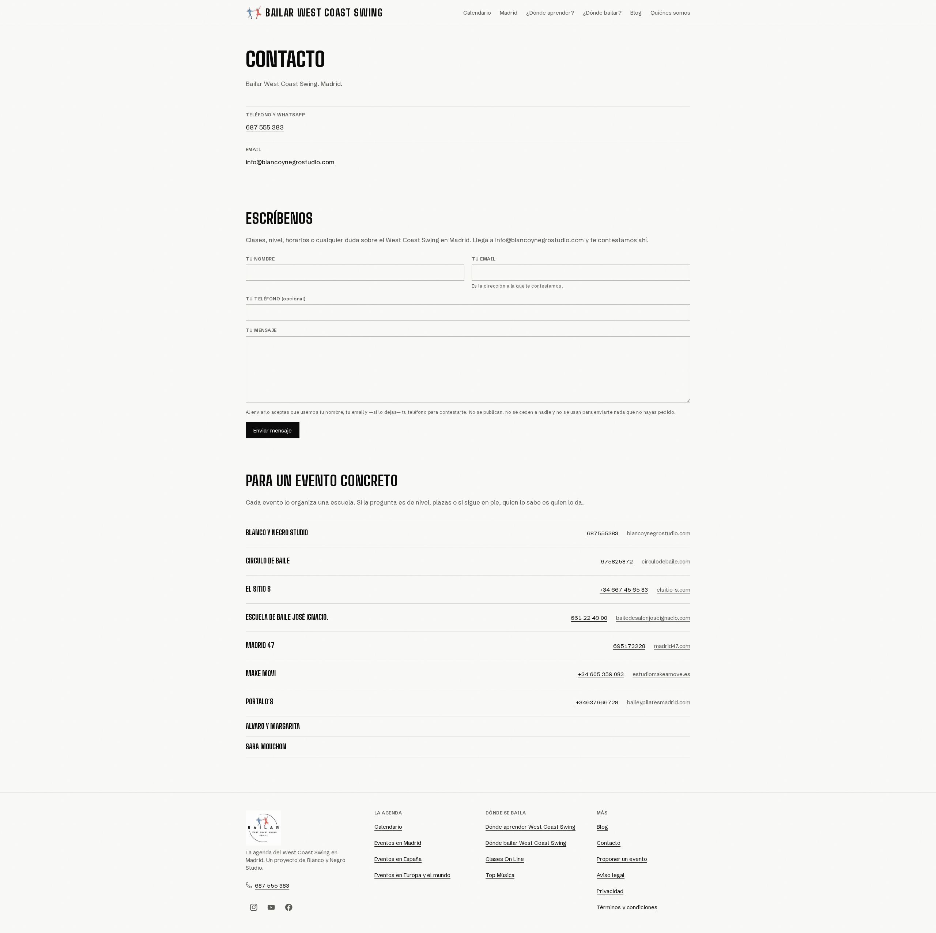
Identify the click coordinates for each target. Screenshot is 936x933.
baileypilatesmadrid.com (658, 702)
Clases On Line (505, 858)
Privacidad (610, 891)
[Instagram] (254, 907)
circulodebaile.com (666, 561)
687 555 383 (265, 127)
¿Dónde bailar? (602, 12)
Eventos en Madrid (397, 842)
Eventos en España (398, 858)
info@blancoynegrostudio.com (290, 162)
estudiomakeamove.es (661, 674)
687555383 (602, 533)
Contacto (608, 842)
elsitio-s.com (673, 589)
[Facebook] (289, 907)
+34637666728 (597, 702)
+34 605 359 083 (601, 674)
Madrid (508, 12)
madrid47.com (672, 645)
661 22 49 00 (589, 617)
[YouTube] (271, 907)
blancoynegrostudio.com (658, 533)
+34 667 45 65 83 (624, 589)
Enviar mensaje (272, 430)
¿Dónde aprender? (550, 12)
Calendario (477, 12)
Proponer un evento (622, 858)
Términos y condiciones (627, 907)
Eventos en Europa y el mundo (412, 875)
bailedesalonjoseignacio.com (653, 617)
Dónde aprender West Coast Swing (530, 826)
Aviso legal (610, 875)
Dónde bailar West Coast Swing (526, 842)
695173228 (629, 645)
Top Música (500, 875)
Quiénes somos (670, 12)
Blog (636, 12)
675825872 (617, 561)
